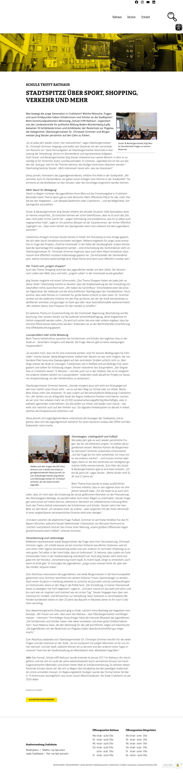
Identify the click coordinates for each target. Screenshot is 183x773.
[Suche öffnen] (172, 16)
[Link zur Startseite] (36, 17)
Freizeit (145, 16)
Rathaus (117, 16)
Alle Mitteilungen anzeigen (41, 700)
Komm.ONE (152, 765)
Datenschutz (114, 765)
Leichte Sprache (86, 765)
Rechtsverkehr (59, 765)
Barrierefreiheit (72, 765)
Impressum (132, 765)
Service (131, 16)
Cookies (123, 765)
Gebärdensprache (101, 765)
